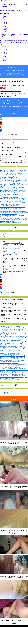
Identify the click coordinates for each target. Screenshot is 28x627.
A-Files (5, 19)
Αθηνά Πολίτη (10, 176)
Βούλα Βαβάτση (17, 181)
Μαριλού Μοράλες (8, 202)
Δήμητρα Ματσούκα (11, 184)
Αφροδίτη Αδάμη (8, 180)
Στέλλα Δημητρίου (9, 214)
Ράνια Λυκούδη (8, 209)
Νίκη (15, 204)
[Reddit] (14, 125)
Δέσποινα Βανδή (8, 183)
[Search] (16, 228)
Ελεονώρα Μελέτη (17, 187)
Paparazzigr (3, 142)
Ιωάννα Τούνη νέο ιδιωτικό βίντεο (13, 252)
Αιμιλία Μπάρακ (18, 176)
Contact (5, 17)
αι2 (5, 222)
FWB (4, 26)
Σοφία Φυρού (21, 212)
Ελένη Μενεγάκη (15, 186)
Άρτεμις (10, 170)
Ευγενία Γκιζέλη (8, 188)
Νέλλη (12, 204)
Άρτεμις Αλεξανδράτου (17, 170)
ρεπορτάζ (14, 222)
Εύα (13, 188)
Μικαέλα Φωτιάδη (17, 202)
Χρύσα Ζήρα (7, 221)
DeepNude (2, 169)
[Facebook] (14, 118)
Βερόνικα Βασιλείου (8, 181)
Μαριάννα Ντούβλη (13, 201)
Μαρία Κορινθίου (18, 198)
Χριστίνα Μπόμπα (17, 218)
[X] (14, 123)
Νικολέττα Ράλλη (11, 207)
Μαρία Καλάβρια (10, 198)
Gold (4, 31)
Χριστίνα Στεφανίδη (19, 219)
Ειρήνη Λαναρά (20, 184)
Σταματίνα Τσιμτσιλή (12, 215)
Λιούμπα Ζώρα (16, 195)
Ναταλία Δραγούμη (9, 205)
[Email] (14, 120)
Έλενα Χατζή (8, 173)
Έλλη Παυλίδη (8, 174)
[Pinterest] (14, 128)
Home (4, 16)
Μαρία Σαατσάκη (16, 200)
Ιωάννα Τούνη (6, 191)
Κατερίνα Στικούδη (11, 193)
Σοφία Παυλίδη (7, 212)
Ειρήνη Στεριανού (7, 186)
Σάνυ (6, 211)
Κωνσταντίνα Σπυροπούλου (11, 194)
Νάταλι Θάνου (7, 204)
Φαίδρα (18, 216)
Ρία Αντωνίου (15, 209)
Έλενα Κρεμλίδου (8, 171)
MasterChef (8, 169)
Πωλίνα (16, 208)
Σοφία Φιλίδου (14, 212)
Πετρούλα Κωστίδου (9, 208)
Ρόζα (4, 211)
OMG (4, 25)
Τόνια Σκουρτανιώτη (12, 216)
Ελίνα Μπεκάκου (9, 187)
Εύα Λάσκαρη (17, 188)
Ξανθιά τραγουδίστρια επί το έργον (13, 243)
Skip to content (3, 0)
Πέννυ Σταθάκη (18, 207)
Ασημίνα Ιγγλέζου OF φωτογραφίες (13, 248)
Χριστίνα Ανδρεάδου (8, 218)
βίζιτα (7, 222)
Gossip (5, 28)
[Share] (14, 130)
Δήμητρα (14, 183)
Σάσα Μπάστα (10, 211)
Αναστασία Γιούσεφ (10, 178)
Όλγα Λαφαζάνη (16, 174)
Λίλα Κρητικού (8, 195)
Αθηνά (5, 176)
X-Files (5, 20)
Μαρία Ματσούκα (8, 200)
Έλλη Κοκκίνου (15, 173)
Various (5, 23)
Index (4, 233)
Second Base (14, 169)
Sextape (19, 169)
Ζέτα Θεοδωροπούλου (15, 190)
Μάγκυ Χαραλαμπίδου (11, 197)
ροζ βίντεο (18, 222)
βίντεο (10, 222)
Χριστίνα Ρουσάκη (9, 219)
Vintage (5, 22)
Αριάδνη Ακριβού (19, 178)
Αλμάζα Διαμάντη (11, 177)
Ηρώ (22, 190)
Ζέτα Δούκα (7, 190)
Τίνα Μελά (19, 215)
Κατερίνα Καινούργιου (15, 191)
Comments (5, 235)
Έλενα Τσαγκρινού (16, 171)
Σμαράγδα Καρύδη (18, 211)
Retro (4, 29)
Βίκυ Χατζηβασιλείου (17, 180)
